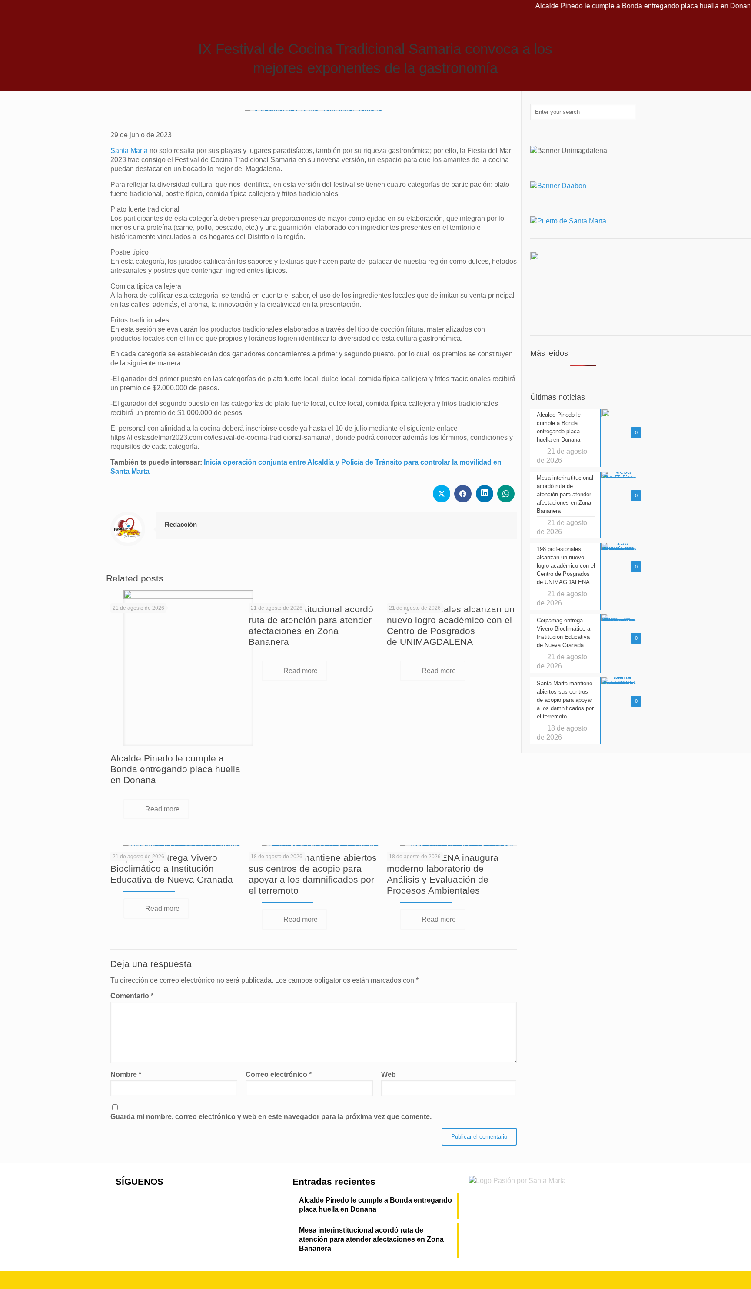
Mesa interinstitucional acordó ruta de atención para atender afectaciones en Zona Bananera (371, 1239)
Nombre (125, 1074)
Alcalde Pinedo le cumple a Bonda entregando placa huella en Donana (621, 6)
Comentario (131, 996)
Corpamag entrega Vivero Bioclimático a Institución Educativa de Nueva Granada (171, 868)
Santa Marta (129, 150)
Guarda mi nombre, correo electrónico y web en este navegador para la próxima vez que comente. (271, 1116)
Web (388, 1074)
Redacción (181, 524)
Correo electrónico (279, 1074)
